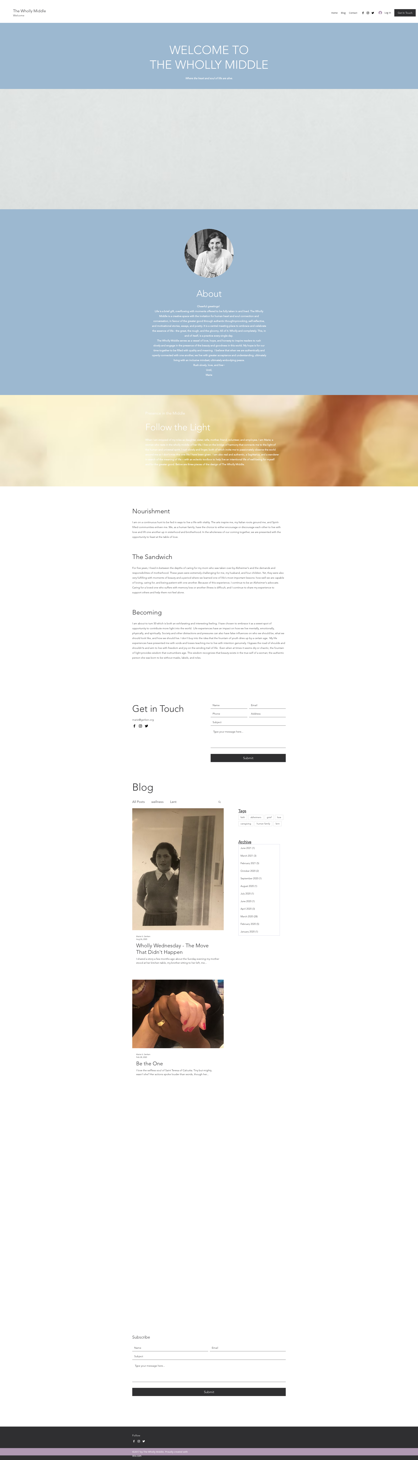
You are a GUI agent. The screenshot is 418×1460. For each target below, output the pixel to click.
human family (263, 823)
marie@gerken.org (143, 719)
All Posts (138, 802)
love (279, 817)
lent (278, 823)
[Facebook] (363, 13)
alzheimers (255, 817)
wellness (157, 802)
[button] (219, 802)
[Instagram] (368, 13)
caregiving (246, 823)
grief (269, 817)
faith (243, 817)
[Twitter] (372, 13)
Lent (173, 802)
